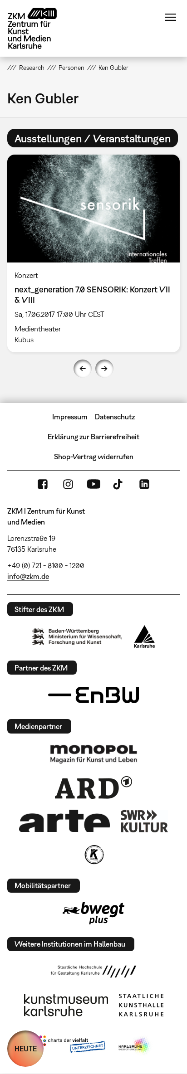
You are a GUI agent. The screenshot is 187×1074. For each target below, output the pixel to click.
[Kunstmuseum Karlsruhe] (66, 1005)
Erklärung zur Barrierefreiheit (93, 437)
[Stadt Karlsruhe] (144, 636)
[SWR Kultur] (144, 821)
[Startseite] (39, 28)
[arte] (64, 821)
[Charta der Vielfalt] (70, 1046)
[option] (93, 253)
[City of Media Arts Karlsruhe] (135, 1046)
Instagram (68, 484)
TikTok (119, 484)
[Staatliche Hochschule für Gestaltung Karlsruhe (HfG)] (93, 971)
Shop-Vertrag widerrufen (93, 456)
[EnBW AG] (93, 695)
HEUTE (26, 1049)
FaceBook (43, 484)
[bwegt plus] (93, 913)
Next (104, 369)
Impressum (70, 417)
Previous (83, 369)
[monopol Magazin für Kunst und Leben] (93, 753)
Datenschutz (115, 417)
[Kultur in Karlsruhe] (93, 854)
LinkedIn (144, 484)
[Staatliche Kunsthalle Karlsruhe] (141, 1005)
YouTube (93, 484)
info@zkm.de (28, 576)
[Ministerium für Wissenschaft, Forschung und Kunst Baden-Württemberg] (77, 636)
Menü (171, 17)
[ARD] (93, 787)
